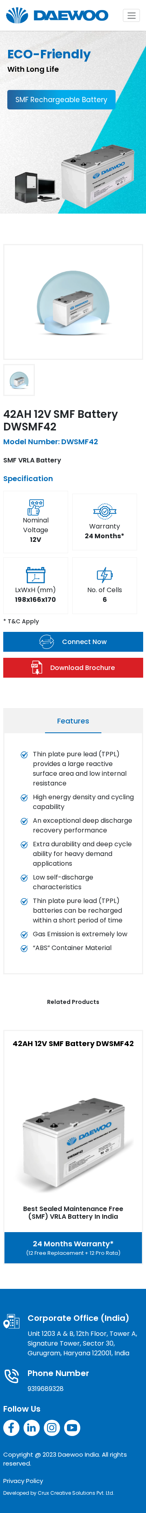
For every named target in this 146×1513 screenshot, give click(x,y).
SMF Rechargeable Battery (61, 100)
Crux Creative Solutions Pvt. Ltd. (76, 1492)
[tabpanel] (73, 855)
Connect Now (84, 641)
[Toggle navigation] (131, 15)
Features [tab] (73, 721)
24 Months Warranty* (73, 1248)
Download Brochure (82, 667)
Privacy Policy (23, 1481)
